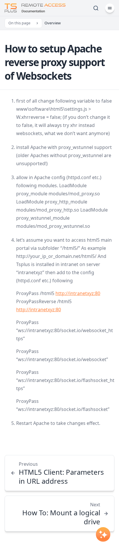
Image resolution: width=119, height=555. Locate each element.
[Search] (96, 8)
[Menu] (109, 8)
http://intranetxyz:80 (77, 293)
